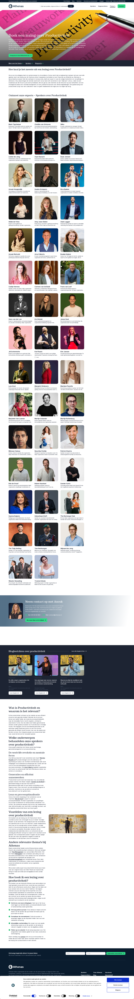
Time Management (17, 852)
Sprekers (93, 6)
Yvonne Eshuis (40, 581)
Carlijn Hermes (14, 287)
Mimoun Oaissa (14, 451)
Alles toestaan (118, 980)
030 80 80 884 (121, 1)
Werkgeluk (18, 854)
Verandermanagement (16, 859)
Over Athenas (67, 1)
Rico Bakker (64, 189)
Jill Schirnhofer (14, 352)
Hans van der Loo (15, 319)
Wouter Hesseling (15, 581)
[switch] (49, 996)
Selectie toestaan (118, 985)
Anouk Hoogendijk (15, 189)
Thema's (112, 6)
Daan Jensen (65, 157)
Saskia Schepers (41, 189)
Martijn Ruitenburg (67, 419)
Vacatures (79, 1)
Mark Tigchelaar (15, 124)
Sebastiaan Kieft (41, 516)
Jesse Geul (64, 319)
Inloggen (102, 1)
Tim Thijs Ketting (15, 548)
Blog (73, 1)
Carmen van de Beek (42, 287)
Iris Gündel (38, 319)
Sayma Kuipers (14, 516)
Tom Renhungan (41, 548)
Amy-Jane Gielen (41, 222)
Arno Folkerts (40, 254)
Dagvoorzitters (103, 6)
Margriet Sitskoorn (42, 386)
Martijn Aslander (41, 419)
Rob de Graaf (13, 483)
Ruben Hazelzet (40, 483)
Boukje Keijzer (65, 254)
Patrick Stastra (66, 451)
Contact (121, 6)
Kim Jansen (64, 352)
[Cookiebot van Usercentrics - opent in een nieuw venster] (13, 996)
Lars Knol (12, 386)
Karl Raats (38, 352)
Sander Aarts (65, 483)
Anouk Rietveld (14, 254)
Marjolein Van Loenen (17, 419)
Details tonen (86, 996)
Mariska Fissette (66, 386)
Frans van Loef (66, 287)
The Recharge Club (67, 516)
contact (22, 936)
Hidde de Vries (14, 222)
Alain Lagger (65, 222)
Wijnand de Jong (66, 548)
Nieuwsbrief (109, 975)
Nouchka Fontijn (41, 451)
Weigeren (118, 990)
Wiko (62, 124)
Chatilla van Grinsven (43, 124)
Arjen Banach (40, 157)
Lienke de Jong (14, 157)
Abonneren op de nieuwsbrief (90, 1)
